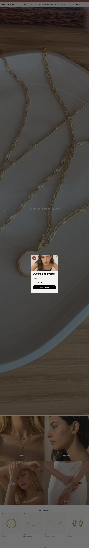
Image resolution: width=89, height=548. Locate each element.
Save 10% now (44, 287)
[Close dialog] (57, 256)
